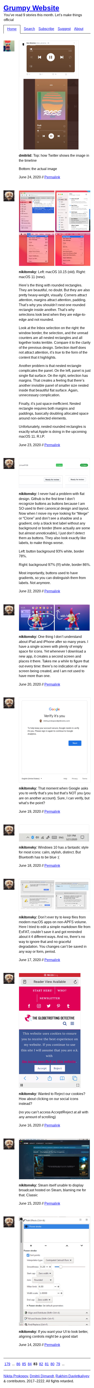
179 (7, 1364)
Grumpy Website (31, 8)
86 (18, 1364)
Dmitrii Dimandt (42, 1376)
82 (41, 1364)
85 (24, 1364)
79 (58, 1364)
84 (30, 1364)
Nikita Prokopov (15, 1376)
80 (52, 1364)
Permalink (52, 177)
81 (47, 1364)
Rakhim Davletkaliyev (72, 1376)
